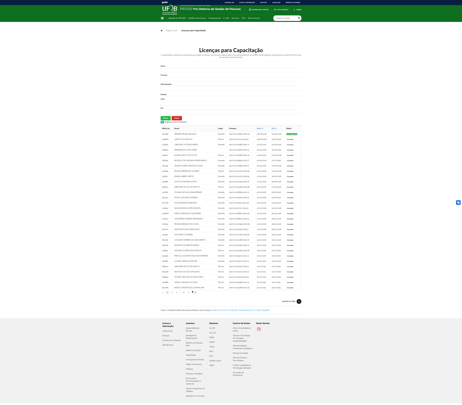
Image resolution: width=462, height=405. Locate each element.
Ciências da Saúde (240, 353)
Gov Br (212, 328)
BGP (211, 351)
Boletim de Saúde (193, 350)
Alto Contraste (282, 9)
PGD (243, 18)
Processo (164, 75)
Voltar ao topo (288, 301)
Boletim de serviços (197, 18)
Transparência (214, 18)
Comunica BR (229, 2)
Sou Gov (212, 333)
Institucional (167, 331)
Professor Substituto (194, 374)
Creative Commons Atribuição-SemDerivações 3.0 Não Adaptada (240, 310)
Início (163, 99)
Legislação (276, 2)
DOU (211, 356)
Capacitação (191, 355)
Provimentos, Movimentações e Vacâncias (193, 381)
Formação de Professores (238, 374)
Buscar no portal (283, 18)
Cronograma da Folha (195, 360)
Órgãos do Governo (293, 2)
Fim (162, 108)
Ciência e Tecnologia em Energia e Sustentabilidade (241, 338)
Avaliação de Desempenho (191, 336)
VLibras (298, 9)
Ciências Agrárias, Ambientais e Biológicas (243, 347)
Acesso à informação (247, 2)
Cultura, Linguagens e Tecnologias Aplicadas (242, 366)
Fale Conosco (254, 18)
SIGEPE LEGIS (215, 361)
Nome (163, 66)
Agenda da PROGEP (177, 18)
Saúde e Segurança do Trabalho (195, 389)
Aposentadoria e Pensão (192, 329)
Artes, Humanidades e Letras (242, 329)
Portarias (189, 369)
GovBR (165, 2)
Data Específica (166, 84)
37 (183, 292)
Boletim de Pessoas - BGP (194, 344)
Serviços (235, 18)
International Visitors (260, 9)
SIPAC (211, 337)
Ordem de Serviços (194, 364)
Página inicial (171, 30)
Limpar (176, 118)
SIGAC (212, 347)
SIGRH (212, 342)
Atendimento (167, 345)
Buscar (165, 118)
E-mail (226, 18)
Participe (263, 2)
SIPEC (211, 365)
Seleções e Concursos (195, 396)
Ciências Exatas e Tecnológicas (240, 359)
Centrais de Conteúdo (171, 340)
